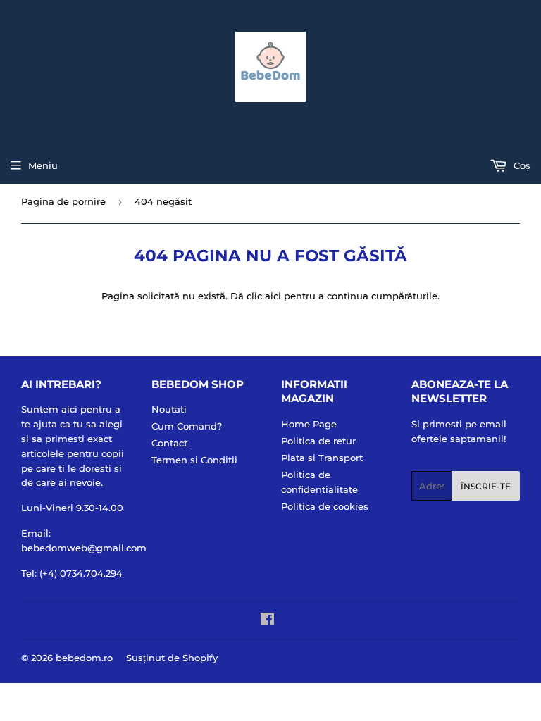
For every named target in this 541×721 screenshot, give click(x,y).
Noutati (169, 409)
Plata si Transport (322, 457)
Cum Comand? (186, 426)
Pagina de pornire (63, 201)
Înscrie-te (486, 486)
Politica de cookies (324, 506)
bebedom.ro (84, 657)
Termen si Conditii (194, 459)
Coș (520, 165)
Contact (169, 443)
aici (273, 295)
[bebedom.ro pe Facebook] (267, 621)
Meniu (43, 165)
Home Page (309, 424)
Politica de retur (318, 440)
